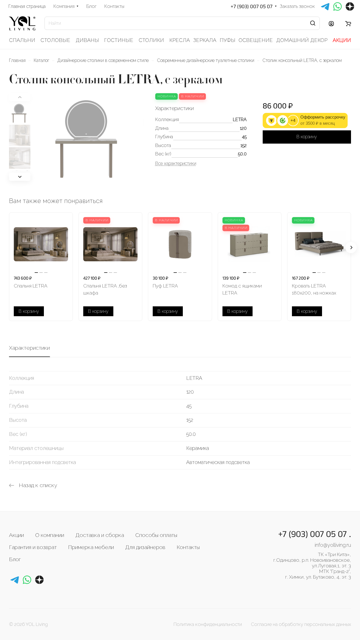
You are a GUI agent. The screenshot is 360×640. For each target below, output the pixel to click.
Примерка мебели (91, 547)
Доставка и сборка (99, 535)
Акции (16, 535)
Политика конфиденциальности (208, 624)
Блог (15, 559)
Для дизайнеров (145, 547)
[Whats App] (27, 579)
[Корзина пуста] (348, 23)
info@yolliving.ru (333, 545)
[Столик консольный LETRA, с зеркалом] (89, 137)
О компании (49, 535)
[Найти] (313, 23)
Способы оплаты (156, 535)
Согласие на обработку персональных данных (301, 624)
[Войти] (331, 23)
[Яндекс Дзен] (39, 579)
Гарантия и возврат (33, 547)
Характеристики (29, 348)
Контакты (188, 547)
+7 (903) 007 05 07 (252, 6)
